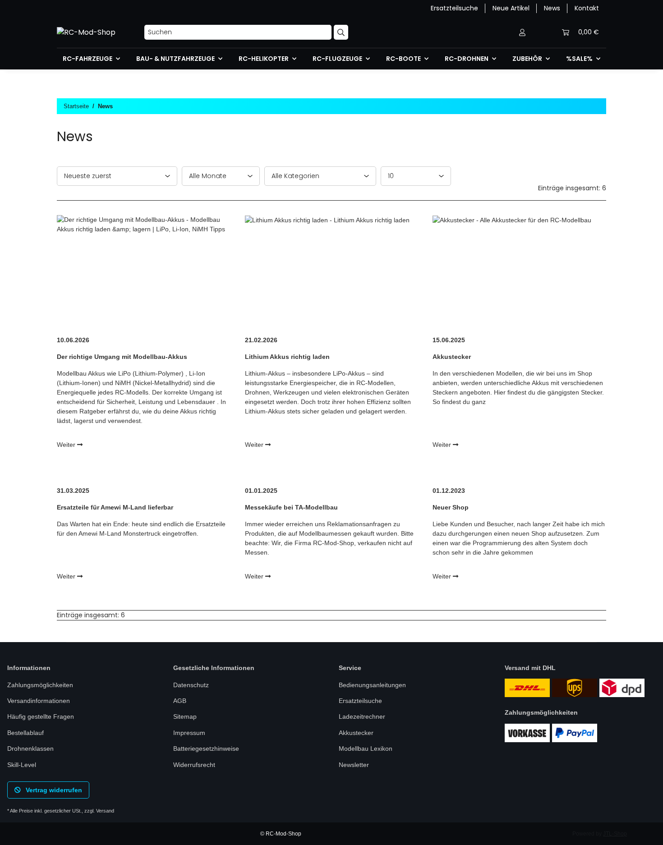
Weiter (67, 444)
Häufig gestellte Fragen (40, 716)
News (552, 8)
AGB (179, 700)
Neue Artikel (511, 8)
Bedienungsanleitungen (372, 685)
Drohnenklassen (30, 748)
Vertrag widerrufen (53, 790)
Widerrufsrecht (194, 764)
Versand (105, 810)
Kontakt (587, 8)
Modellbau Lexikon (365, 748)
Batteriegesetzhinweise (206, 748)
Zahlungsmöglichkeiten (40, 685)
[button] (522, 32)
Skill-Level (21, 764)
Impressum (189, 732)
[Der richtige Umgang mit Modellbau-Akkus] (143, 271)
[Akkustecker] (519, 271)
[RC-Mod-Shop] (86, 32)
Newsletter (354, 764)
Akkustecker (356, 732)
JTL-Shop (615, 834)
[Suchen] (341, 32)
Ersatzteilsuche (454, 8)
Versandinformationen (38, 700)
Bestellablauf (25, 732)
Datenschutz (191, 685)
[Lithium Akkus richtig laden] (332, 271)
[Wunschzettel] (544, 32)
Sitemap (185, 716)
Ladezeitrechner (362, 716)
